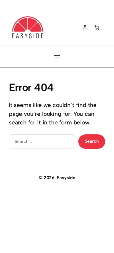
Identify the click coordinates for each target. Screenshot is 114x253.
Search (92, 141)
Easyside (66, 177)
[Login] (85, 27)
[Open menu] (57, 56)
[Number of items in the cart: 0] (97, 27)
